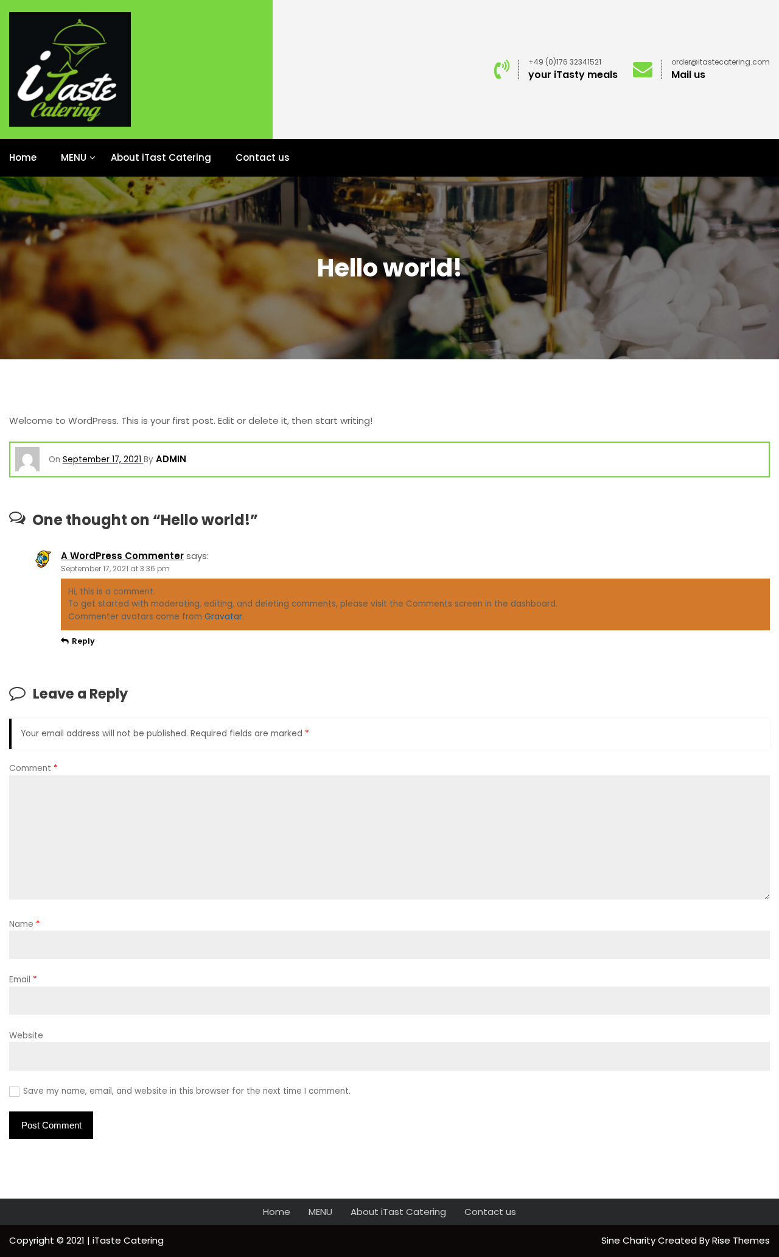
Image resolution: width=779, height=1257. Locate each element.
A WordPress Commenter (122, 555)
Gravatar (223, 616)
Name (24, 924)
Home (23, 157)
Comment (33, 768)
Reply (83, 641)
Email (23, 979)
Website (26, 1035)
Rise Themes (741, 1240)
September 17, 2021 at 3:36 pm (115, 568)
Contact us (263, 157)
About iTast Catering (161, 157)
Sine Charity (629, 1240)
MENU (73, 157)
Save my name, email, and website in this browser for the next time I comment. (187, 1091)
